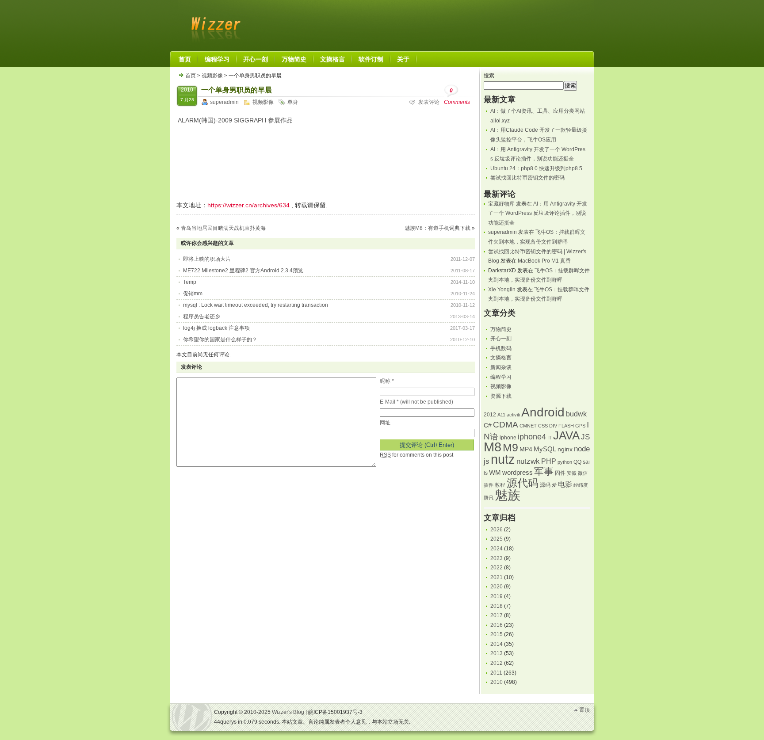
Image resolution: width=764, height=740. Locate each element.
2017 (496, 615)
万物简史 (501, 329)
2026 (496, 529)
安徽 (572, 473)
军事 (544, 471)
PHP (548, 461)
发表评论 (428, 102)
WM (495, 472)
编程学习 (501, 377)
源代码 (523, 483)
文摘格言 (501, 358)
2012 (490, 415)
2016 (496, 625)
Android (543, 412)
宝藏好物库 (501, 204)
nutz (503, 459)
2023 (496, 558)
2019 (496, 596)
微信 (583, 473)
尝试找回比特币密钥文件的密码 (527, 178)
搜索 (489, 75)
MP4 (526, 449)
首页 (190, 75)
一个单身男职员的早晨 (236, 90)
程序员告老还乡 (201, 316)
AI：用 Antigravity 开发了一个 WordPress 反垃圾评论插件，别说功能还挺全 (537, 213)
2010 (496, 682)
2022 (496, 568)
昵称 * (387, 381)
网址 (385, 423)
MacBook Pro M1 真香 (544, 261)
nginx (565, 449)
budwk (576, 414)
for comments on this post (416, 455)
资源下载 (501, 396)
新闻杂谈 (501, 367)
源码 (545, 485)
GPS (580, 425)
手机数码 (501, 348)
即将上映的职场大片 (207, 259)
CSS (543, 425)
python (565, 462)
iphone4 (532, 436)
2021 (496, 577)
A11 (501, 414)
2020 (496, 587)
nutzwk (528, 461)
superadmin (224, 102)
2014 (496, 644)
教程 (500, 485)
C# (488, 425)
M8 (492, 447)
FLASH (566, 425)
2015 (496, 634)
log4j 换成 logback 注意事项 (216, 328)
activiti (513, 414)
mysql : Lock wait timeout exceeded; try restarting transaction (255, 305)
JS (585, 436)
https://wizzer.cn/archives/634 (248, 205)
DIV (553, 425)
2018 (496, 606)
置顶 (584, 710)
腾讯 (488, 497)
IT (549, 437)
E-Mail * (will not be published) (416, 402)
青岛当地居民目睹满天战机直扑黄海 (223, 228)
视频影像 (212, 75)
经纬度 (580, 485)
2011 (496, 673)
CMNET (528, 425)
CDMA (505, 424)
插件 (488, 485)
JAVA (566, 435)
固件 (560, 473)
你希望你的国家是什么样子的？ (220, 339)
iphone (508, 438)
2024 (496, 548)
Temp (189, 282)
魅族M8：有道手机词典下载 (437, 228)
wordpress (517, 472)
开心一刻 (501, 339)
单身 (292, 102)
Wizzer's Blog (214, 24)
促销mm (192, 293)
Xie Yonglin (502, 289)
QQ (577, 462)
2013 (496, 653)
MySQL (545, 449)
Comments (457, 96)
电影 (565, 484)
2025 (496, 539)
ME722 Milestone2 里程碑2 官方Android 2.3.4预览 (243, 270)
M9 (510, 448)
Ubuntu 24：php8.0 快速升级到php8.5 (536, 168)
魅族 (507, 495)
